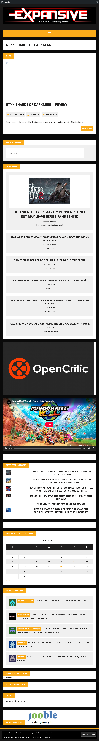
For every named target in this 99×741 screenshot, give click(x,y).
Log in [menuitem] (7, 2)
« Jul (8, 580)
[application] (49, 424)
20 (61, 567)
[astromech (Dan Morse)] (12, 632)
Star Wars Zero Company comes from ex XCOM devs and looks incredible (49, 239)
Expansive (34, 115)
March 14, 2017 (17, 115)
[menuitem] (2, 2)
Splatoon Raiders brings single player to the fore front (49, 260)
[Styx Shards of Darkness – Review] (49, 98)
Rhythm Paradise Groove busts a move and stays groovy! (49, 280)
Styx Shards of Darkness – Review (36, 104)
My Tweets (7, 677)
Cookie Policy (48, 737)
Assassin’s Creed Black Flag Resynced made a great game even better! (49, 302)
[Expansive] (49, 15)
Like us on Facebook (15, 684)
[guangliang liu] (12, 604)
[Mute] (89, 448)
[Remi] (12, 660)
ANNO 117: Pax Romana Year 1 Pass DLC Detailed (61, 504)
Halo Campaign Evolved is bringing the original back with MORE (50, 323)
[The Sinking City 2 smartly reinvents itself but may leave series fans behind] (49, 203)
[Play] (6, 448)
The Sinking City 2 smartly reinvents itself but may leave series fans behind (49, 214)
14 (74, 562)
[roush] (12, 646)
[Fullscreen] (93, 448)
